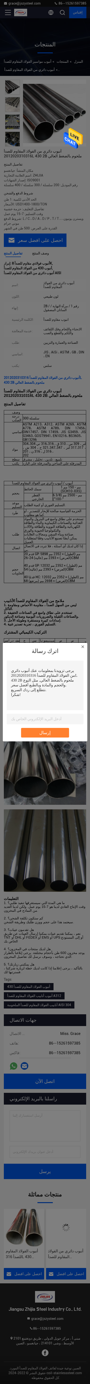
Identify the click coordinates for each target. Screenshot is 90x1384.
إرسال (45, 732)
